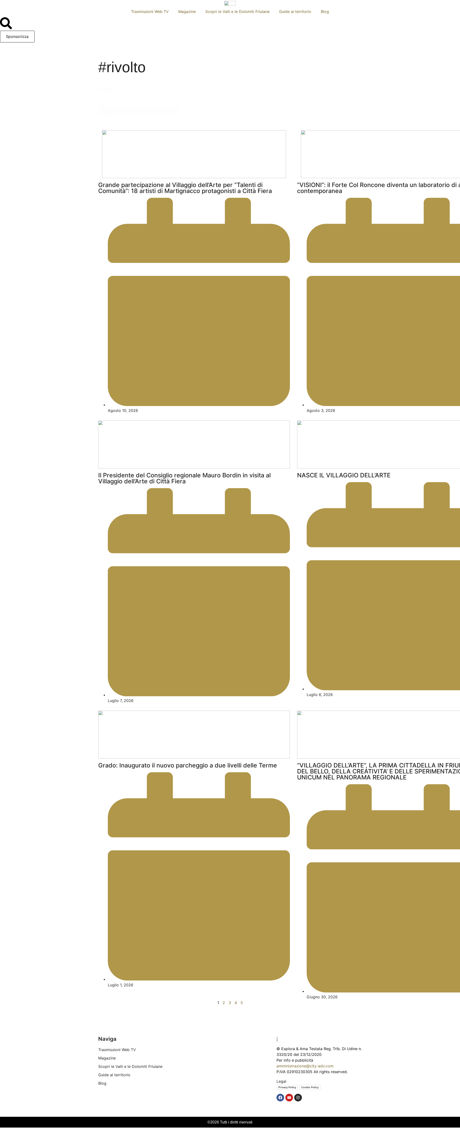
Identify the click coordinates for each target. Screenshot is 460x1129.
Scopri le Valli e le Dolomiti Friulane (237, 11)
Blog (325, 11)
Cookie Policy (310, 1087)
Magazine (187, 11)
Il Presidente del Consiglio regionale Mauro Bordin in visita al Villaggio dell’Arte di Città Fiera (184, 478)
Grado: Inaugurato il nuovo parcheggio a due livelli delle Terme (187, 765)
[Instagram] (298, 1097)
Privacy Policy (287, 1087)
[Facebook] (280, 1097)
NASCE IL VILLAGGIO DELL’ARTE (344, 475)
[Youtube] (289, 1097)
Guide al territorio (295, 11)
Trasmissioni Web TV (150, 11)
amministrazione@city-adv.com (305, 1066)
